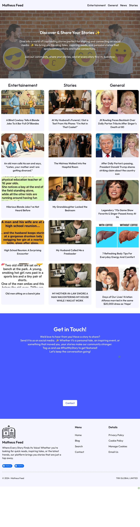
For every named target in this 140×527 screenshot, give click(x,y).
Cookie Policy (116, 440)
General (117, 85)
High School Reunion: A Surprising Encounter (22, 252)
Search (79, 446)
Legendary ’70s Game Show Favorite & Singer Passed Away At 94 (117, 214)
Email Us (113, 452)
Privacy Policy (116, 435)
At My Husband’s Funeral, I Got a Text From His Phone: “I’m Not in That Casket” (70, 124)
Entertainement (22, 85)
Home (78, 435)
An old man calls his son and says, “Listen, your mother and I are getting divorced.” (22, 167)
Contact (70, 403)
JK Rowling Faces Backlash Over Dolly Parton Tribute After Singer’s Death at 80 (117, 124)
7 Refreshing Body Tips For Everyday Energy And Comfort (117, 255)
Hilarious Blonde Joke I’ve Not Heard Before (22, 208)
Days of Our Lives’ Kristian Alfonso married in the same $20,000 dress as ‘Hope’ (117, 300)
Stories (70, 85)
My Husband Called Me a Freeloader (70, 252)
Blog (77, 440)
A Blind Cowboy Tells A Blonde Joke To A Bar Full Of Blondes (22, 122)
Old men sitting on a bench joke (22, 293)
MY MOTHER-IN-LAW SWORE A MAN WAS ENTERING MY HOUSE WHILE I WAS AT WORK (70, 297)
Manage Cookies (118, 446)
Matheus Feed (12, 5)
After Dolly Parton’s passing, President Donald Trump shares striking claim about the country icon (117, 168)
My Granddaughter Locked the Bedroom (70, 208)
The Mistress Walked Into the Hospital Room (70, 165)
